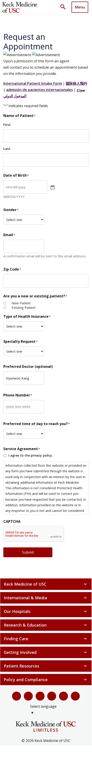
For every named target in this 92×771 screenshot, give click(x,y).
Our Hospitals (46, 611)
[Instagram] (63, 696)
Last (6, 148)
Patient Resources (46, 666)
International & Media (46, 598)
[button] (64, 7)
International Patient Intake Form (32, 83)
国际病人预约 (76, 83)
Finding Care (46, 639)
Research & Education (46, 625)
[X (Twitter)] (28, 696)
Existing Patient (24, 307)
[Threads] (75, 696)
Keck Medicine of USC (46, 584)
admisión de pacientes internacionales (39, 89)
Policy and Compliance (46, 680)
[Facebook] (16, 696)
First (7, 124)
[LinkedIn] (51, 696)
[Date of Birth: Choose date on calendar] (52, 187)
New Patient (21, 303)
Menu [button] (80, 7)
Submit (28, 552)
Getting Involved (46, 652)
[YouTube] (40, 696)
